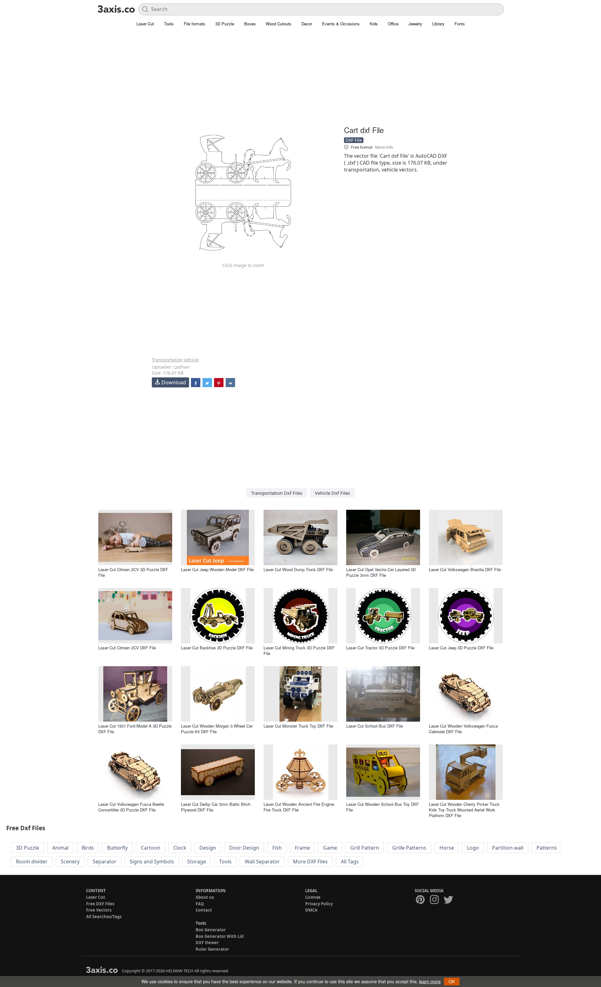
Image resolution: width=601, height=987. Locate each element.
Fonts (460, 24)
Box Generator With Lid (220, 936)
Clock (179, 847)
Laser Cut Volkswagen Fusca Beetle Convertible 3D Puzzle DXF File (131, 807)
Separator (104, 861)
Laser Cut (145, 24)
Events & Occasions (341, 24)
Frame (302, 847)
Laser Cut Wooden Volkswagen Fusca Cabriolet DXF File (463, 728)
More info (384, 147)
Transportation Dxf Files (276, 493)
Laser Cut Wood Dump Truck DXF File (298, 569)
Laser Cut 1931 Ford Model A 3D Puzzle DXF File (135, 728)
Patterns (547, 847)
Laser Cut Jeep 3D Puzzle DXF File (461, 648)
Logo (473, 847)
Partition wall (507, 847)
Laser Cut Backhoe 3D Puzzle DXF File (217, 648)
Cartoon (150, 847)
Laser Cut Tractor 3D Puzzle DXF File (380, 648)
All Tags (350, 861)
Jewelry (415, 24)
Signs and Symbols (152, 861)
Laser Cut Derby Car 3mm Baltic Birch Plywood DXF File (215, 807)
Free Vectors (98, 910)
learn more (430, 981)
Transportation (167, 360)
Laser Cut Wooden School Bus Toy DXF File (382, 807)
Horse (446, 847)
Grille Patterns (409, 847)
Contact (204, 910)
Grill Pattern (364, 847)
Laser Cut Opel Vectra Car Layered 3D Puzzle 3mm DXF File (381, 572)
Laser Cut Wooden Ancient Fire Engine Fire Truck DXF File (299, 807)
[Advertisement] (300, 80)
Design (207, 847)
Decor (306, 24)
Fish (277, 847)
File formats (194, 24)
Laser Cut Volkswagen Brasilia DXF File (465, 569)
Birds (88, 847)
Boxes (250, 24)
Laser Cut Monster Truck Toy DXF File (298, 726)
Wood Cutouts (278, 24)
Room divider (32, 861)
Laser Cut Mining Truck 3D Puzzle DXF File (299, 650)
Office (393, 24)
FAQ (200, 904)
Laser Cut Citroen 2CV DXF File (127, 648)
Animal (60, 847)
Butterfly (117, 847)
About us (205, 897)
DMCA (311, 910)
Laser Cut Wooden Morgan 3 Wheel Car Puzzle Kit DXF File (217, 728)
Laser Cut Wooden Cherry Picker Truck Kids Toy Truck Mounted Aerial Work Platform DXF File (464, 809)
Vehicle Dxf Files (332, 493)
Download (174, 382)
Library (438, 24)
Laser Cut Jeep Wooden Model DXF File (217, 569)
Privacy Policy (319, 904)
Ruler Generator (212, 949)
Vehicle (191, 360)
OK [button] (452, 981)
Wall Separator (262, 861)
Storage (196, 861)
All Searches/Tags (103, 916)
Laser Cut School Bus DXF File (374, 726)
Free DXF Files (100, 904)
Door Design (244, 847)
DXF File (354, 140)
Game (330, 847)
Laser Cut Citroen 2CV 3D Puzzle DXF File (133, 572)
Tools (169, 24)
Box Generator (211, 930)
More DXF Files (310, 861)
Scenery (70, 861)
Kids (374, 24)
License (313, 897)
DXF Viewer (207, 942)
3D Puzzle (224, 24)
